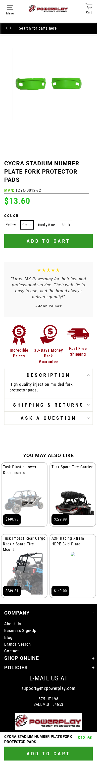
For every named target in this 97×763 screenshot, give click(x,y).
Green (27, 225)
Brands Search (17, 644)
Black (66, 225)
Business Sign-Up (20, 630)
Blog (8, 637)
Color (11, 216)
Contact (11, 651)
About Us (12, 623)
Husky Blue (46, 225)
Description (48, 375)
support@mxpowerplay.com (48, 688)
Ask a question (48, 418)
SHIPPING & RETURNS (48, 405)
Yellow (11, 225)
